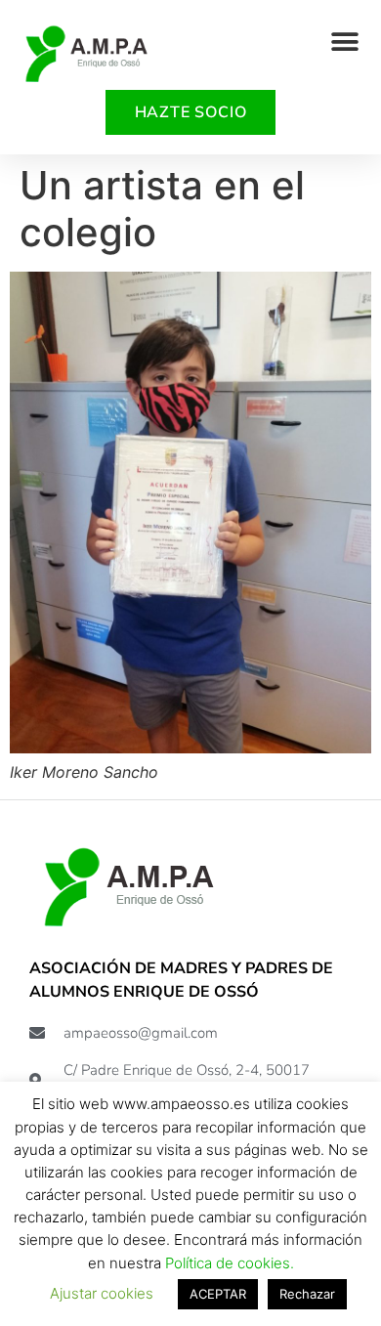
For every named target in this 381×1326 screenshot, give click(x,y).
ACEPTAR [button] (218, 1294)
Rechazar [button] (307, 1294)
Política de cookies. (229, 1263)
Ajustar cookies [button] (101, 1293)
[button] (344, 42)
